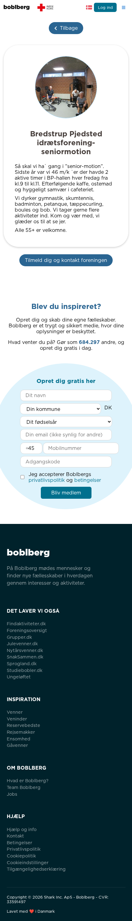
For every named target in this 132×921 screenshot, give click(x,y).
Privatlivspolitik (24, 849)
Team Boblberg (24, 787)
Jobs (12, 794)
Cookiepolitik (21, 855)
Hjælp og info (22, 829)
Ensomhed (18, 738)
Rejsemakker (21, 732)
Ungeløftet (19, 676)
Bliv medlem (66, 493)
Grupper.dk (19, 637)
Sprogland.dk (22, 663)
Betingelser (19, 842)
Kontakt (15, 835)
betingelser (87, 480)
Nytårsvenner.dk (25, 650)
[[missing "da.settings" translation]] (89, 7)
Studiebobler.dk (24, 670)
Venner (15, 712)
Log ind (105, 7)
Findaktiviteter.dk (26, 623)
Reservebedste (23, 725)
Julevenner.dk (22, 643)
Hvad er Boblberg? (28, 780)
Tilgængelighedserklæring (36, 869)
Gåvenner (17, 745)
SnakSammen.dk (25, 656)
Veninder (17, 718)
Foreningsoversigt (27, 630)
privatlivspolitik (47, 480)
